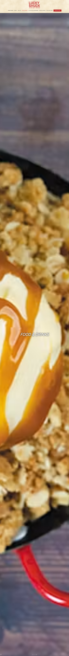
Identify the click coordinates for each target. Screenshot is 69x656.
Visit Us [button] (19, 10)
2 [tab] (33, 654)
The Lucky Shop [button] (49, 10)
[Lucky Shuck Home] (34, 4)
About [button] (15, 10)
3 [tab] (35, 654)
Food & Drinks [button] (25, 10)
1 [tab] (32, 654)
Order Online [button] (10, 10)
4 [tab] (36, 654)
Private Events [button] (42, 10)
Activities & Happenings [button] (33, 10)
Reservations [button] (57, 10)
